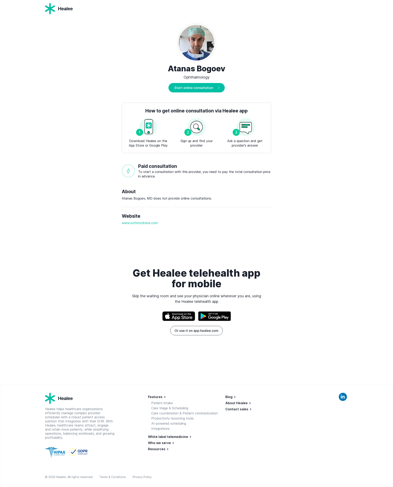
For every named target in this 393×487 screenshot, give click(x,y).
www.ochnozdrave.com (140, 223)
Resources (156, 449)
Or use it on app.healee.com (196, 331)
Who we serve (159, 443)
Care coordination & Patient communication (184, 413)
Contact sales (236, 409)
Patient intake (162, 403)
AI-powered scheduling (168, 423)
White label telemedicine (168, 437)
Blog (229, 397)
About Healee (236, 403)
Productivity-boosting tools (172, 418)
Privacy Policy (142, 477)
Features (155, 397)
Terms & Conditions (113, 477)
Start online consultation (193, 88)
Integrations (160, 428)
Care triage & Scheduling (169, 408)
